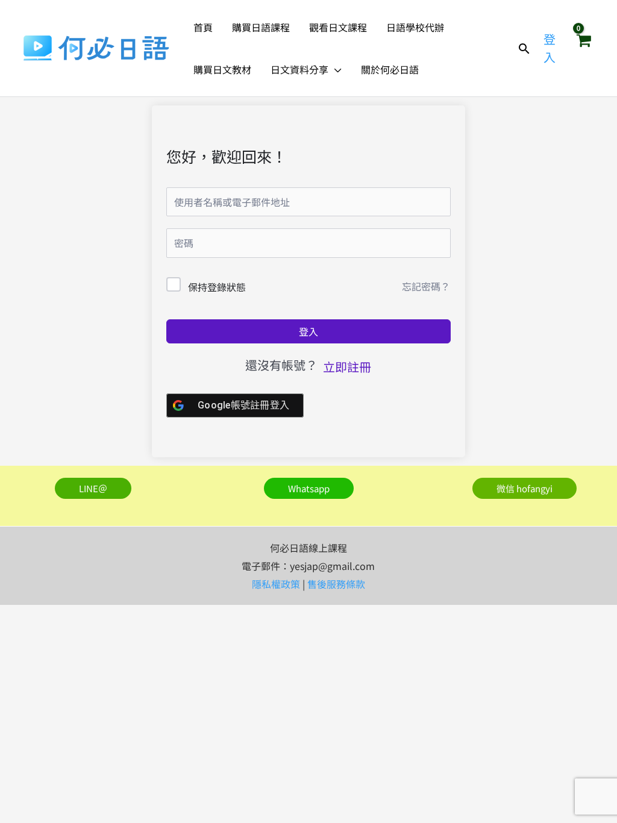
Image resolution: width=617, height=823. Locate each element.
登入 (308, 331)
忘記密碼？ (426, 286)
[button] (335, 69)
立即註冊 (347, 366)
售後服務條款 (336, 584)
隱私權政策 (276, 584)
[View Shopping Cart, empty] (583, 48)
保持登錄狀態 (217, 287)
